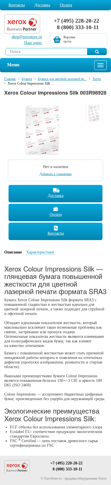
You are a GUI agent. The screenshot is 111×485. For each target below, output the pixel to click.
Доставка (42, 5)
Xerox (96, 79)
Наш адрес (33, 43)
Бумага (27, 79)
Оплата (66, 5)
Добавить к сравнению (56, 174)
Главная (10, 79)
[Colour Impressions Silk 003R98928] (43, 129)
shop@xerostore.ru (27, 37)
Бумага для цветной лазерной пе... (62, 79)
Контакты (17, 5)
